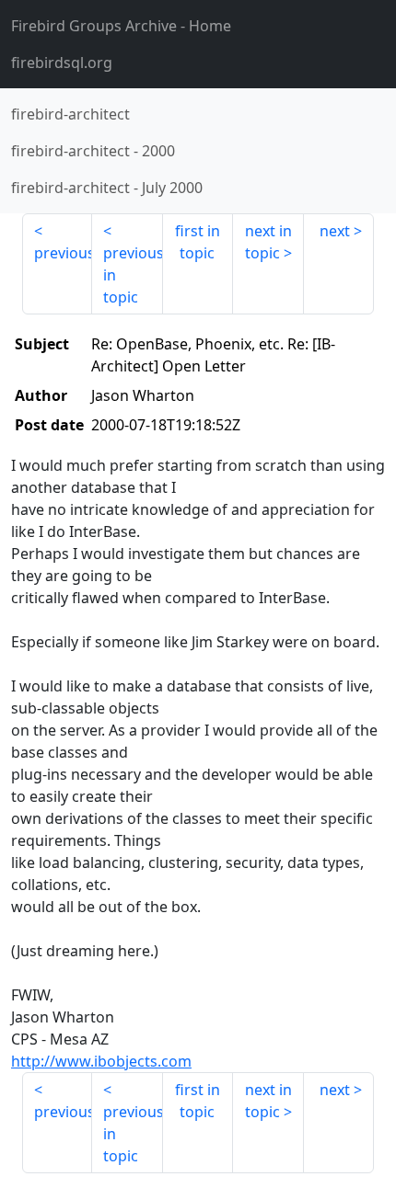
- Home (121, 26)
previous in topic (132, 275)
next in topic (268, 242)
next (335, 231)
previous (63, 253)
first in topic (197, 242)
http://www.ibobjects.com (101, 1061)
